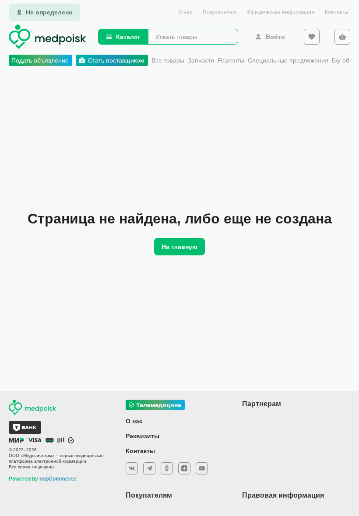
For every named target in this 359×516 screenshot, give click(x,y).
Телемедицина (158, 404)
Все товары (167, 60)
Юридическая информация (280, 12)
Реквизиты (142, 435)
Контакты (336, 12)
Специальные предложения (288, 60)
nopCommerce (58, 479)
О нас (185, 12)
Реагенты (231, 60)
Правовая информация (283, 495)
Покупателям (219, 12)
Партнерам (261, 404)
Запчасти (201, 60)
